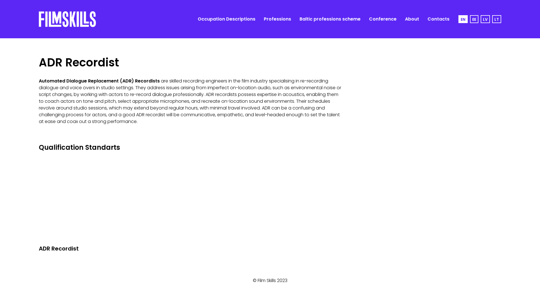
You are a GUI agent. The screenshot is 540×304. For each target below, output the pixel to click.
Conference (383, 19)
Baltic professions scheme (330, 19)
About (412, 19)
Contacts (438, 19)
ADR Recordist (59, 248)
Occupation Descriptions (226, 19)
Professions (277, 19)
